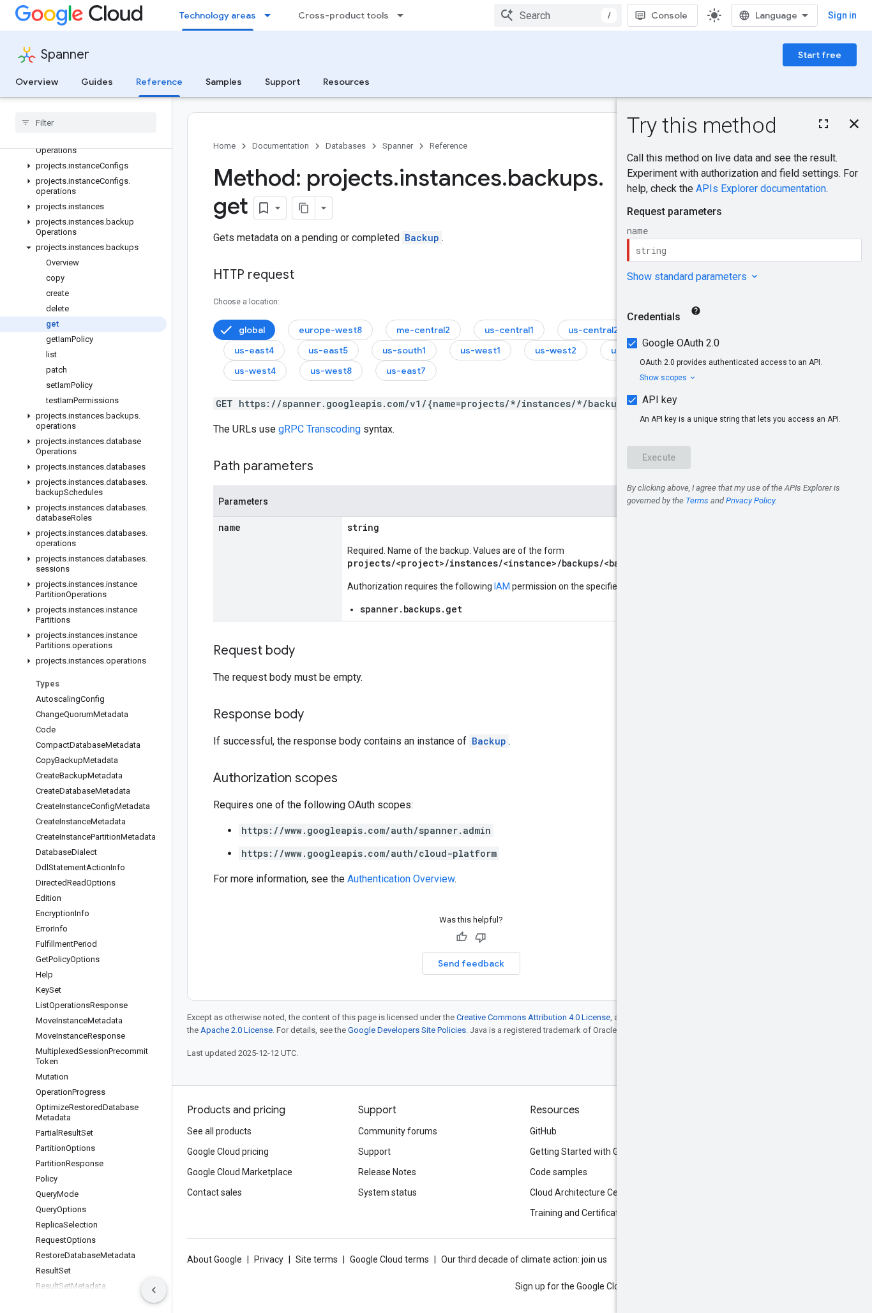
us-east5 (328, 350)
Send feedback (471, 963)
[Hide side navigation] (154, 1290)
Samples (224, 81)
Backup (422, 238)
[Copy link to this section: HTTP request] (307, 275)
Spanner (65, 55)
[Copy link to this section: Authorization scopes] (350, 779)
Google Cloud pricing (228, 1151)
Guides (97, 81)
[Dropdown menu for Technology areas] (271, 15)
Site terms (317, 1259)
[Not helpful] (480, 937)
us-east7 (406, 370)
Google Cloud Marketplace (239, 1172)
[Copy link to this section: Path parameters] (326, 467)
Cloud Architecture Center (582, 1192)
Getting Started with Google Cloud (598, 1151)
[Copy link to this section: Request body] (307, 651)
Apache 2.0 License (236, 1030)
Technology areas (217, 15)
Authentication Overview (401, 879)
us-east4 (254, 350)
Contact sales (214, 1192)
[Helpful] (461, 937)
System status (387, 1192)
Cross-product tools (343, 15)
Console (669, 15)
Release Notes (387, 1172)
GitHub (543, 1131)
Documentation (280, 146)
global (252, 330)
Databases (346, 146)
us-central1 (509, 330)
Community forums (397, 1131)
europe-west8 (330, 330)
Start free (819, 55)
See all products (219, 1131)
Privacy (268, 1259)
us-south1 (404, 350)
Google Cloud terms (389, 1259)
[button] (83, 166)
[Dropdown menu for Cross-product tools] (404, 15)
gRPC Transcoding (319, 429)
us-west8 (331, 370)
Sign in (842, 15)
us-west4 (255, 370)
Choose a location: (246, 301)
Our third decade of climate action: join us (524, 1259)
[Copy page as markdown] (303, 208)
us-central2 (593, 330)
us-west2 (555, 350)
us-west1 (480, 350)
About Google (214, 1259)
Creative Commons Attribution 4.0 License (533, 1017)
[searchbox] (85, 122)
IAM (502, 586)
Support (282, 81)
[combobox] (558, 15)
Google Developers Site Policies (407, 1030)
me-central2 (423, 330)
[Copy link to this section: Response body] (316, 715)
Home (224, 146)
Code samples (558, 1172)
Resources (346, 81)
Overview (36, 81)
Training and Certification (580, 1213)
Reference (159, 81)
